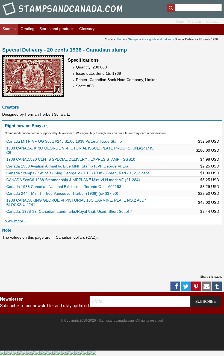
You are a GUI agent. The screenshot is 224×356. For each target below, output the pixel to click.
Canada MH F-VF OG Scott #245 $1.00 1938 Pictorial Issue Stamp (64, 141)
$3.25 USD (209, 180)
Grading (27, 28)
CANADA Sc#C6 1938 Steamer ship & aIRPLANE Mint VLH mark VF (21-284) (73, 180)
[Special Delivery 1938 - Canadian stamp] (33, 95)
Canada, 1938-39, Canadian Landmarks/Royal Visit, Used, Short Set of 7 (69, 211)
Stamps (9, 28)
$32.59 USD (208, 141)
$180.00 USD (207, 150)
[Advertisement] (101, 257)
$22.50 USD (208, 193)
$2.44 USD (209, 211)
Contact (212, 21)
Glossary (87, 28)
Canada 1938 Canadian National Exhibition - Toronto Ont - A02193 (63, 186)
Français (195, 21)
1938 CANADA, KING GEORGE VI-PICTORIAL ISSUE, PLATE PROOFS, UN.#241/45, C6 (80, 150)
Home (179, 21)
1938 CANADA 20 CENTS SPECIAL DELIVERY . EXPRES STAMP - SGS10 (70, 159)
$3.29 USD (209, 186)
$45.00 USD (208, 202)
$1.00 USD (209, 173)
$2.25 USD (209, 166)
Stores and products (56, 28)
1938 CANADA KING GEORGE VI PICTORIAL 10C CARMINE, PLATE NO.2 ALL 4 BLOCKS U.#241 (76, 202)
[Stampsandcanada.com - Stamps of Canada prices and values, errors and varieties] (66, 16)
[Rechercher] (171, 8)
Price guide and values (157, 39)
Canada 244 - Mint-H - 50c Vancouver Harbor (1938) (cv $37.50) (62, 193)
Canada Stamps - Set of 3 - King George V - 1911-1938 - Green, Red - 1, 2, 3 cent (77, 173)
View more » (15, 221)
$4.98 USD (209, 159)
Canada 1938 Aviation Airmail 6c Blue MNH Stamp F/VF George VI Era (67, 166)
